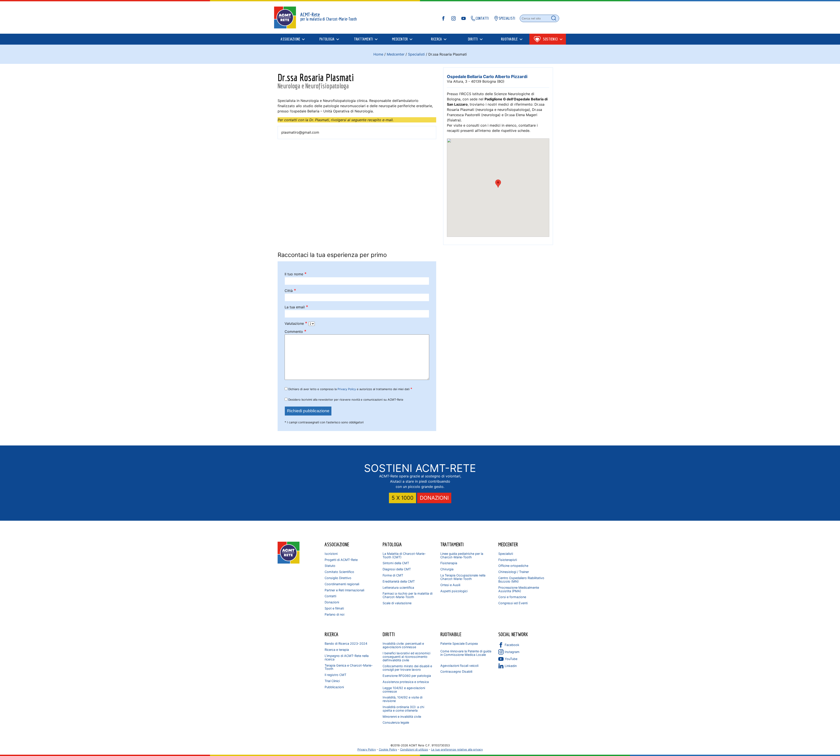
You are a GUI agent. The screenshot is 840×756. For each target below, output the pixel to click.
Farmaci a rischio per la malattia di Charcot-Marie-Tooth (407, 595)
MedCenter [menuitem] (400, 39)
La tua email (296, 307)
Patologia (392, 544)
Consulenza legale (396, 722)
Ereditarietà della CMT (399, 581)
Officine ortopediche (513, 565)
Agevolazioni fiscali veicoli (459, 665)
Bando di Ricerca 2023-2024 (346, 643)
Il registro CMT (335, 675)
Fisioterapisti (507, 560)
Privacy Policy (347, 389)
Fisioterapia (448, 563)
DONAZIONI (434, 498)
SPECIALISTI (507, 18)
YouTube (511, 659)
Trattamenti (452, 544)
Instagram (512, 652)
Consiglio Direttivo (338, 578)
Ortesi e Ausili (450, 585)
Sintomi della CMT (396, 563)
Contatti (330, 596)
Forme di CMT (393, 575)
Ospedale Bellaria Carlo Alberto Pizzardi (487, 76)
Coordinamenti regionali (342, 584)
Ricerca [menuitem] (436, 39)
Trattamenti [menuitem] (363, 39)
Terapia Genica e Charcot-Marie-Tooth (349, 667)
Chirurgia (446, 569)
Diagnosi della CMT (397, 569)
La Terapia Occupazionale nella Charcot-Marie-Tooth (462, 577)
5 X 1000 (402, 498)
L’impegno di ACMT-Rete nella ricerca (347, 657)
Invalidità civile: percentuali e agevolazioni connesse (403, 645)
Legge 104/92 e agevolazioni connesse (404, 689)
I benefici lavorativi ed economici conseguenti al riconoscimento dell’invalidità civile (406, 656)
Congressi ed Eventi (513, 603)
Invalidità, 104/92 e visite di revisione (402, 699)
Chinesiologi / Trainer (513, 572)
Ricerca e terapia (337, 649)
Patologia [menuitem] (326, 39)
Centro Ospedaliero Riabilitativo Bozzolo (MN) (521, 579)
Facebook (512, 645)
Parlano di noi (334, 614)
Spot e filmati (334, 608)
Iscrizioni (331, 553)
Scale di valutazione (397, 603)
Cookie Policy (388, 749)
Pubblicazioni (334, 687)
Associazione (337, 544)
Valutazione (296, 323)
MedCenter (508, 544)
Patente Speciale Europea (459, 643)
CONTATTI (482, 18)
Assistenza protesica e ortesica (406, 682)
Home (378, 54)
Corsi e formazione (512, 597)
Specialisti (416, 54)
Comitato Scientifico (339, 572)
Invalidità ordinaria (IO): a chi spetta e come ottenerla (403, 708)
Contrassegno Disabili (456, 671)
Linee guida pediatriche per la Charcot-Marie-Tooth (461, 555)
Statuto (330, 565)
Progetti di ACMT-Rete (341, 560)
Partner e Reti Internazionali (344, 590)
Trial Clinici (332, 681)
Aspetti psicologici (453, 591)
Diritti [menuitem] (473, 39)
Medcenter (395, 54)
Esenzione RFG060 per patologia (407, 675)
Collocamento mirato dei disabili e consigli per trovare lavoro (407, 667)
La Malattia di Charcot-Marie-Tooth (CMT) (404, 555)
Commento (295, 331)
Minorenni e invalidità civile (402, 716)
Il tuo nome (296, 274)
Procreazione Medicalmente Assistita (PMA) (518, 589)
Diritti (389, 634)
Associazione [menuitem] (290, 39)
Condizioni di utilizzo (414, 749)
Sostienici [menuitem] (550, 39)
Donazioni (332, 602)
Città (290, 290)
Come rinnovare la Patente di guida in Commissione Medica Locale (465, 652)
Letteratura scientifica (398, 587)
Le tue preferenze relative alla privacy (457, 749)
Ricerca (331, 634)
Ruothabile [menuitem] (509, 39)
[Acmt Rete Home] (288, 562)
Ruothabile (450, 634)
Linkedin (511, 666)
